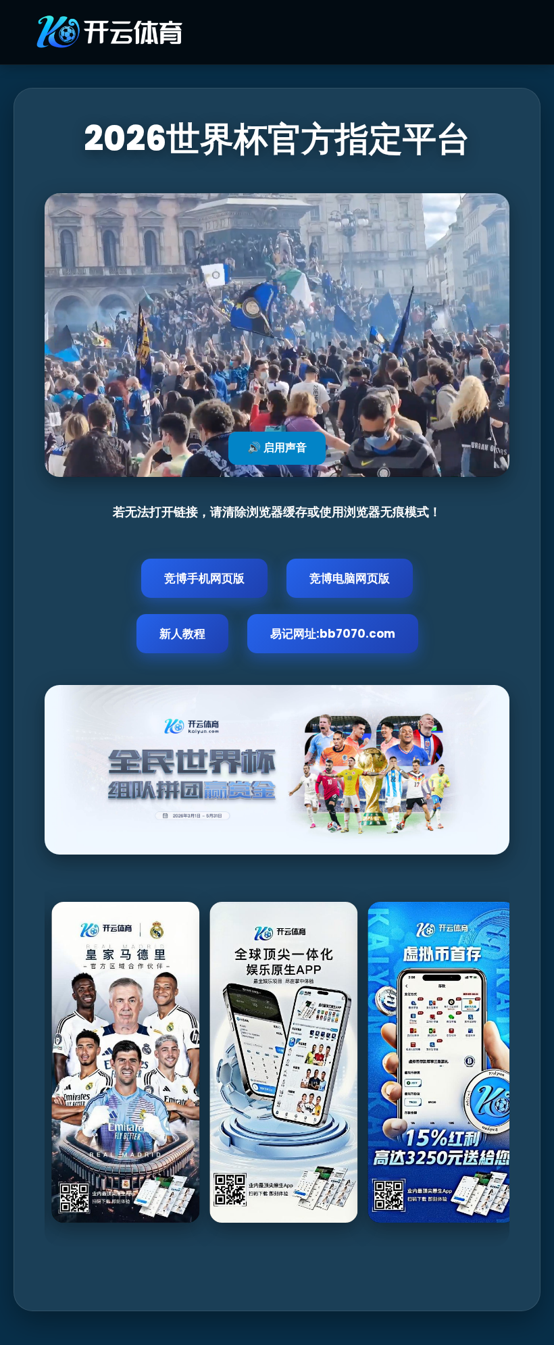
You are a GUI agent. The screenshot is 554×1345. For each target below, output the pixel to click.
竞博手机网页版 (204, 578)
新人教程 (182, 634)
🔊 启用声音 (277, 447)
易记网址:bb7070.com (332, 634)
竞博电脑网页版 (349, 578)
